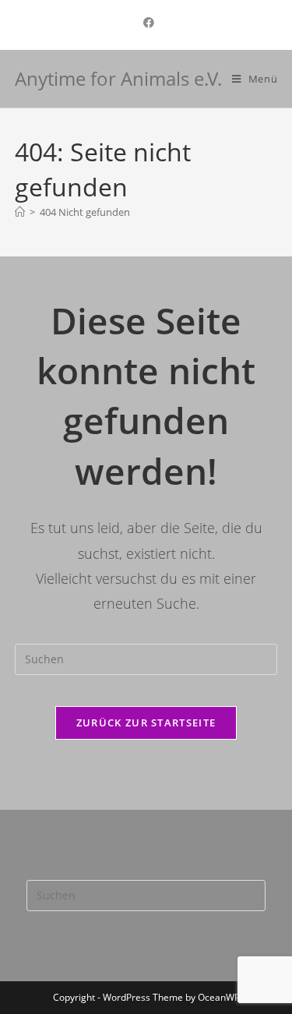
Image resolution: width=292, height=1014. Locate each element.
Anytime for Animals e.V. (118, 78)
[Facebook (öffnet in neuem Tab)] (146, 23)
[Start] (20, 212)
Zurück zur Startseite (146, 722)
